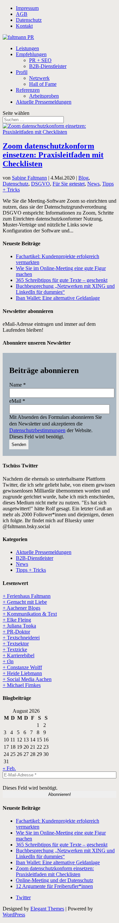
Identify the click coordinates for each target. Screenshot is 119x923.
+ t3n (8, 661)
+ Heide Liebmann (22, 673)
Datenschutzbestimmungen (37, 430)
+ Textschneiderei (21, 637)
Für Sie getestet (69, 184)
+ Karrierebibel (18, 655)
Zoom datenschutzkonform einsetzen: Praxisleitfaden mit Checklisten (53, 155)
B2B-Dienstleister (47, 66)
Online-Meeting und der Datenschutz (54, 880)
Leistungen (27, 48)
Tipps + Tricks (31, 570)
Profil (21, 72)
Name (17, 385)
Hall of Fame (43, 84)
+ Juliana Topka (19, 626)
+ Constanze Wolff (22, 667)
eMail (17, 401)
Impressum (27, 8)
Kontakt (24, 26)
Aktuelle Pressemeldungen (43, 102)
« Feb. (9, 768)
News (93, 184)
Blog (83, 178)
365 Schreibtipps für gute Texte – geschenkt (61, 280)
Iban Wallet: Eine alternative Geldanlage (58, 298)
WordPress (14, 914)
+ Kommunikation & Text (30, 614)
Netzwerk (39, 78)
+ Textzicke (15, 649)
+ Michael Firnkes (22, 685)
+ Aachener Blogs (21, 608)
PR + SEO (40, 60)
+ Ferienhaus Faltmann (27, 596)
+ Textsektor (16, 643)
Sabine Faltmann (29, 178)
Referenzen (28, 90)
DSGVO (40, 184)
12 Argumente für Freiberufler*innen (54, 886)
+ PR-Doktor (16, 631)
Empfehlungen (31, 54)
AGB (21, 14)
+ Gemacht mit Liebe (25, 602)
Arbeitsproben (44, 96)
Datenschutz (29, 20)
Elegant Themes (47, 908)
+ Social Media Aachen (27, 679)
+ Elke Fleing (17, 620)
